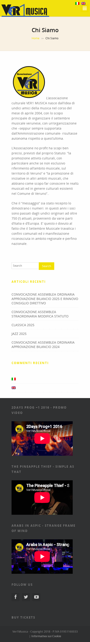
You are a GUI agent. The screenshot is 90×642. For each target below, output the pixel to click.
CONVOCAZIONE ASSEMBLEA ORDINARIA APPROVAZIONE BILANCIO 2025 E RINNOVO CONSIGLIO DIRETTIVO (45, 298)
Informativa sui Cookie (46, 636)
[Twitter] (26, 597)
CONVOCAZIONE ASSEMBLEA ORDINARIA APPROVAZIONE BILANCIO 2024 (43, 344)
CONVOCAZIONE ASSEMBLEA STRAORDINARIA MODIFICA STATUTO (40, 314)
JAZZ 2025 (19, 333)
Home (35, 38)
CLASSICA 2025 (23, 325)
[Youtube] (36, 597)
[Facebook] (16, 597)
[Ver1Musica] (25, 16)
